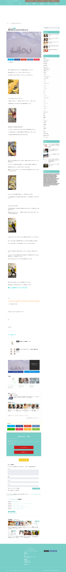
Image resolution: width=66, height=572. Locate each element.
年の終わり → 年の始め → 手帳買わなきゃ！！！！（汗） (21, 506)
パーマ (45, 101)
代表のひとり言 (14, 499)
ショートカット (52, 178)
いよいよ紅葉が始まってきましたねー (18, 508)
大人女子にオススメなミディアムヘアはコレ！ (53, 43)
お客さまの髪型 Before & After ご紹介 (53, 46)
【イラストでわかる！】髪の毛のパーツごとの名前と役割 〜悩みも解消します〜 (53, 145)
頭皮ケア (45, 131)
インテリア (45, 88)
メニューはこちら (23, 447)
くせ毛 (45, 74)
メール (9, 480)
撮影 (44, 115)
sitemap (30, 570)
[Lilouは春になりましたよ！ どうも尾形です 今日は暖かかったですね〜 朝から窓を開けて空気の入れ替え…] (34, 380)
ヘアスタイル (48, 183)
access (27, 570)
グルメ (45, 94)
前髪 (44, 113)
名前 (9, 476)
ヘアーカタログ (41, 4)
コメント (9, 468)
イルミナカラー (51, 176)
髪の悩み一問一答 (46, 135)
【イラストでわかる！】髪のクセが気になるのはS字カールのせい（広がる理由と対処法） (53, 160)
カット (45, 90)
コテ (55, 177)
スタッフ (49, 4)
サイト (9, 484)
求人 (44, 126)
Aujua (44, 58)
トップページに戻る (23, 459)
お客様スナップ (46, 70)
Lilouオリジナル (46, 67)
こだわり (34, 4)
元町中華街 (54, 183)
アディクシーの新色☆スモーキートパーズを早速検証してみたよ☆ (53, 150)
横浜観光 (45, 124)
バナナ (9, 499)
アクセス (56, 4)
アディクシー (45, 175)
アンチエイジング (46, 83)
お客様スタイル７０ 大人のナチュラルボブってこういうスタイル (18, 415)
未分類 (45, 122)
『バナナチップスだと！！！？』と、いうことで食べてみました (22, 503)
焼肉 (51, 184)
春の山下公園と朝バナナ (16, 501)
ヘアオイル (51, 182)
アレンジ (45, 81)
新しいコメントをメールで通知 (13, 488)
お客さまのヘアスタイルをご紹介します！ (53, 35)
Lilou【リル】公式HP (50, 570)
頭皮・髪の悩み (46, 133)
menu (7, 570)
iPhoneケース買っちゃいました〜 (18, 505)
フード (45, 104)
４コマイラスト (46, 137)
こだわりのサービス (47, 76)
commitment (15, 570)
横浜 (49, 184)
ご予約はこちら (24, 452)
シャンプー (45, 95)
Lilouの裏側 (45, 65)
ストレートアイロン (50, 181)
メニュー (20, 4)
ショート (48, 178)
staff (23, 570)
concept (11, 570)
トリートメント (55, 181)
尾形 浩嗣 (15, 395)
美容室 (56, 184)
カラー (45, 92)
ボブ (51, 183)
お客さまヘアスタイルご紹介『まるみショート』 (53, 39)
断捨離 (45, 117)
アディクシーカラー (50, 175)
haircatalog (45, 63)
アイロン (45, 79)
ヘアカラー (55, 182)
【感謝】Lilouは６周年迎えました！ (53, 50)
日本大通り (45, 184)
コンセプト (27, 4)
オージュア (45, 177)
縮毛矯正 (45, 128)
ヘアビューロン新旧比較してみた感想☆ (53, 155)
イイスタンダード (46, 176)
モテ (44, 110)
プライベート (46, 106)
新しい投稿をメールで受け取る (13, 490)
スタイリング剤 (46, 97)
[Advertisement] (33, 13)
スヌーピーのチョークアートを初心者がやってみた (53, 165)
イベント (45, 85)
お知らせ (45, 72)
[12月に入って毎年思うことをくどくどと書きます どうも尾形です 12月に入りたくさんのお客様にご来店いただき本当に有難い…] (13, 380)
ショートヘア (57, 178)
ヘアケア (45, 108)
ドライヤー (45, 182)
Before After (46, 61)
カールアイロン (52, 177)
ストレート (45, 181)
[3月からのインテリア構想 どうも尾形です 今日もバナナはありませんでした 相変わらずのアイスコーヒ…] (24, 380)
